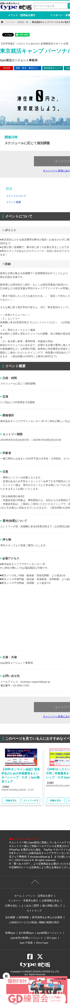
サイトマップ (34, 910)
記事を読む (11, 905)
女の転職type (26, 932)
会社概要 (10, 917)
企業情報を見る (50, 900)
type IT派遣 (26, 942)
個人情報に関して (52, 905)
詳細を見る (11, 800)
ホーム (18, 895)
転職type (10, 932)
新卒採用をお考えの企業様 (47, 917)
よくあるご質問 (30, 905)
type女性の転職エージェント (27, 937)
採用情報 (24, 917)
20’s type (51, 937)
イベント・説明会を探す (22, 15)
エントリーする (30, 800)
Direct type (42, 942)
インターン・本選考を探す (23, 900)
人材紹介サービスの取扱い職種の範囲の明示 (34, 922)
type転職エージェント (49, 932)
